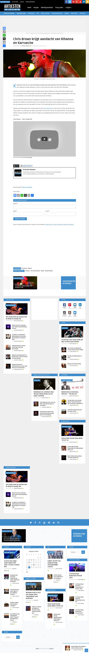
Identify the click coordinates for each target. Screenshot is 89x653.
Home (27, 33)
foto (17, 104)
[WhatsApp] (4, 35)
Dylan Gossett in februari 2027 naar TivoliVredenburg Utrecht (19, 327)
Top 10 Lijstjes (45, 13)
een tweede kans (49, 108)
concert (22, 2)
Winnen (67, 13)
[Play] (44, 139)
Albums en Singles (67, 380)
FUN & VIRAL (59, 7)
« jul (27, 572)
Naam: (15, 211)
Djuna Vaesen (73, 343)
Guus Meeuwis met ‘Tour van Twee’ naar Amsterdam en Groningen (47, 404)
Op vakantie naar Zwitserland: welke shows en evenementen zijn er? (15, 617)
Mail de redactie (27, 187)
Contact (51, 648)
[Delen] (4, 46)
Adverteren (74, 13)
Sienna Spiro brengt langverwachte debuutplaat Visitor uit (75, 448)
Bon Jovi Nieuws (7, 531)
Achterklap (31, 13)
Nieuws (42, 270)
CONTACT (68, 7)
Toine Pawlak (80, 579)
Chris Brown (24, 268)
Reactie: (15, 203)
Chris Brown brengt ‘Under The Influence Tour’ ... (23, 286)
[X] (4, 39)
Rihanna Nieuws (49, 270)
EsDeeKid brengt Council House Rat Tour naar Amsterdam (18, 347)
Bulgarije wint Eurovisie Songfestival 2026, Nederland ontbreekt (14, 578)
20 (33, 565)
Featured (72, 565)
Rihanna (30, 268)
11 (29, 562)
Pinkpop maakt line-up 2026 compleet (14, 604)
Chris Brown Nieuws (26, 157)
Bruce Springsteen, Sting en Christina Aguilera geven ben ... (12, 539)
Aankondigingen (18, 278)
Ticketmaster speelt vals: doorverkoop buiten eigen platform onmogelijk (47, 413)
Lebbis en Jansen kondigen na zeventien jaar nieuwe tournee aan (36, 610)
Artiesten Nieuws (26, 46)
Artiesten (82, 13)
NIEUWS (36, 7)
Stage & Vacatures (57, 13)
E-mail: (47, 211)
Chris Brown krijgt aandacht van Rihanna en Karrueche (50, 33)
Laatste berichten (27, 166)
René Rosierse (73, 405)
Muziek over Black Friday (74, 364)
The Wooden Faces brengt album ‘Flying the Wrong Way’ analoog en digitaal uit (75, 402)
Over (17, 166)
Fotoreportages (21, 13)
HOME (29, 7)
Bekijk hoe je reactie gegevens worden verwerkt (59, 224)
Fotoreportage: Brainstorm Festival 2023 (79, 611)
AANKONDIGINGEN (47, 7)
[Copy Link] (4, 32)
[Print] (4, 42)
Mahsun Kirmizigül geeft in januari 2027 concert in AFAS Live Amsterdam (19, 356)
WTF (38, 13)
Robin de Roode (73, 395)
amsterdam (15, 2)
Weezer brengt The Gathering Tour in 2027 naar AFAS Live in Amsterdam (19, 366)
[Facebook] (4, 28)
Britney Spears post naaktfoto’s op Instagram (58, 576)
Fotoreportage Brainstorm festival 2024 (75, 576)
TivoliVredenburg (30, 2)
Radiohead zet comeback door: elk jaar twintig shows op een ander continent (44, 394)
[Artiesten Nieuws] (17, 176)
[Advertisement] (44, 248)
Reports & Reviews (9, 13)
